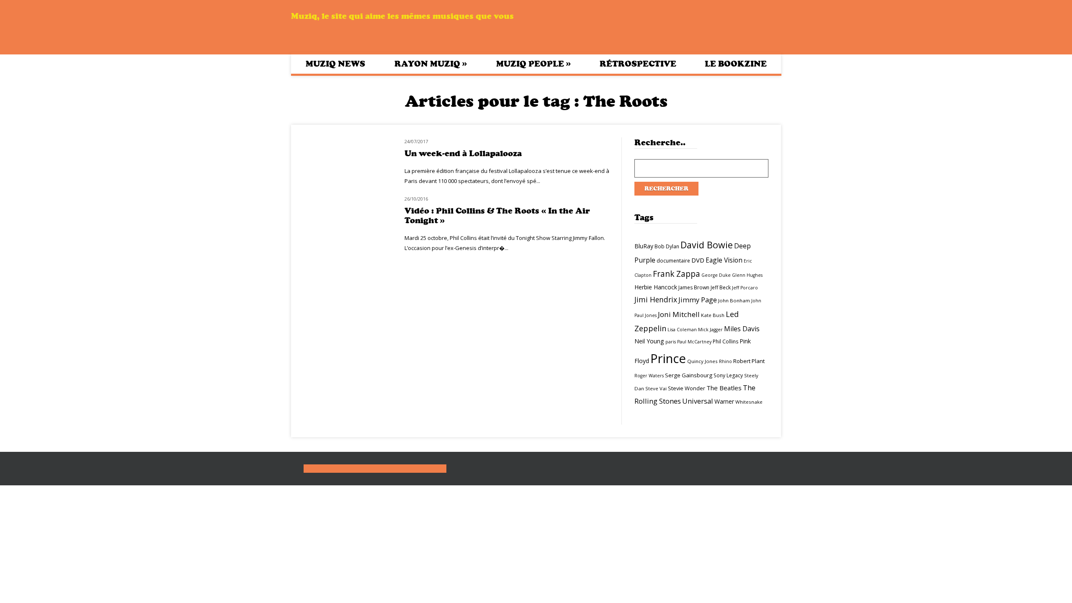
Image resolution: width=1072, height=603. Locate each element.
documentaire (673, 260)
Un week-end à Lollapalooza (463, 153)
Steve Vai (656, 388)
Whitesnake (749, 402)
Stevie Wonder (686, 388)
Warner (724, 401)
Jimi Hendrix (655, 299)
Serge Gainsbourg (688, 375)
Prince (668, 358)
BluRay (643, 246)
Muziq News (335, 64)
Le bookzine (736, 64)
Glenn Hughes (747, 275)
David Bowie (706, 245)
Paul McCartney (694, 342)
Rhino (725, 361)
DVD (697, 260)
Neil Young (649, 341)
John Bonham (734, 300)
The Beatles (724, 388)
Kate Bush (712, 315)
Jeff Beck (721, 287)
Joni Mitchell (679, 314)
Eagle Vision (724, 260)
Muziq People (533, 64)
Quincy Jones (702, 361)
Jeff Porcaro (745, 288)
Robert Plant (749, 361)
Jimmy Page (697, 299)
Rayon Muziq (430, 64)
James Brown (693, 287)
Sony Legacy (728, 375)
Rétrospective (638, 64)
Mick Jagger (710, 329)
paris (670, 342)
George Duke (716, 275)
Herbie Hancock (655, 287)
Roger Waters (649, 376)
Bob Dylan (667, 246)
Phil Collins (725, 341)
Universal (697, 401)
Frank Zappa (676, 273)
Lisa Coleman (682, 329)
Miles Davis (742, 328)
